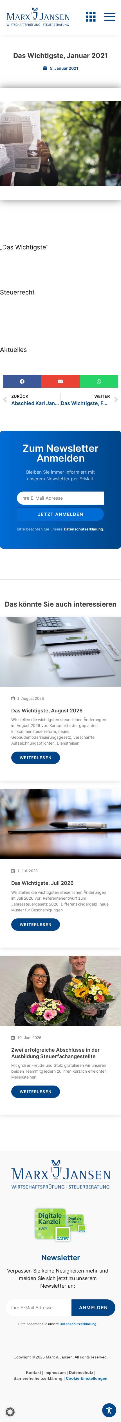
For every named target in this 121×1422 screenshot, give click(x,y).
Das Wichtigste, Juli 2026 (42, 883)
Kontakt (33, 1372)
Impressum (55, 1372)
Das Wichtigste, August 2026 (47, 711)
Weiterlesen (35, 757)
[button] (22, 381)
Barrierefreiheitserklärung (38, 1378)
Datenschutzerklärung (83, 529)
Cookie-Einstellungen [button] (86, 1378)
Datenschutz (81, 1372)
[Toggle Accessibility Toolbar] (109, 1410)
